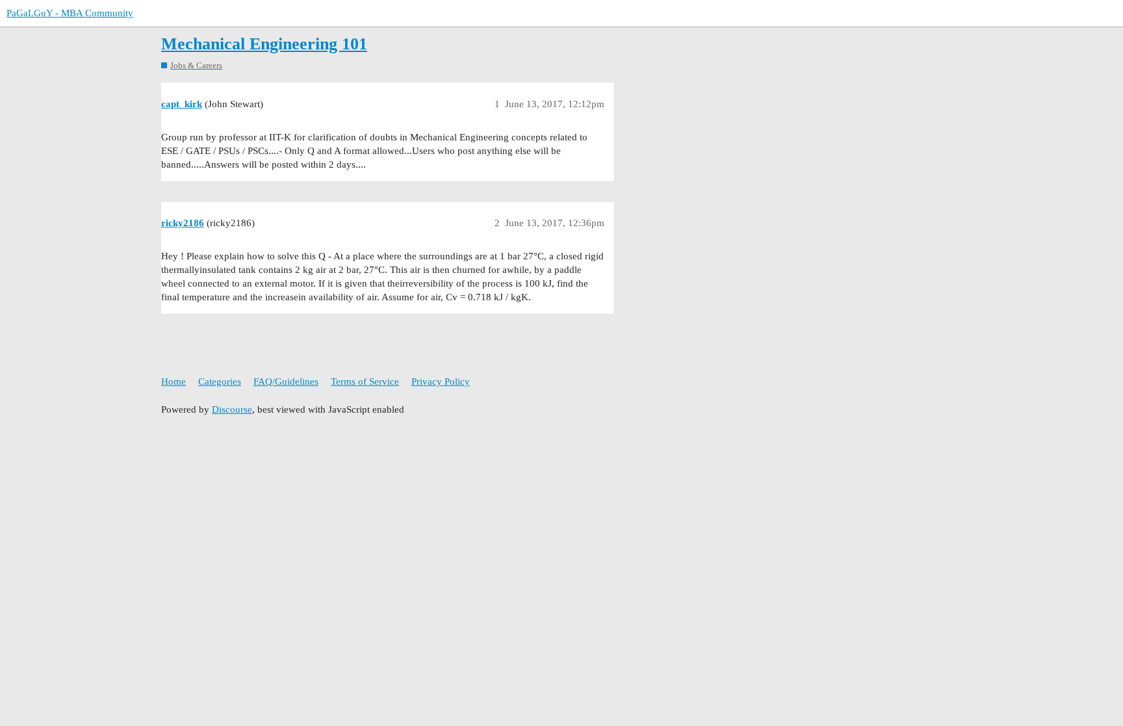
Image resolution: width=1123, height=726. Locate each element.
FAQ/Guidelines (285, 381)
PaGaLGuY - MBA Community (69, 13)
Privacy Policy (440, 381)
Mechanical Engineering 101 (264, 43)
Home (173, 381)
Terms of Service (365, 381)
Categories (219, 381)
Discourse (232, 409)
